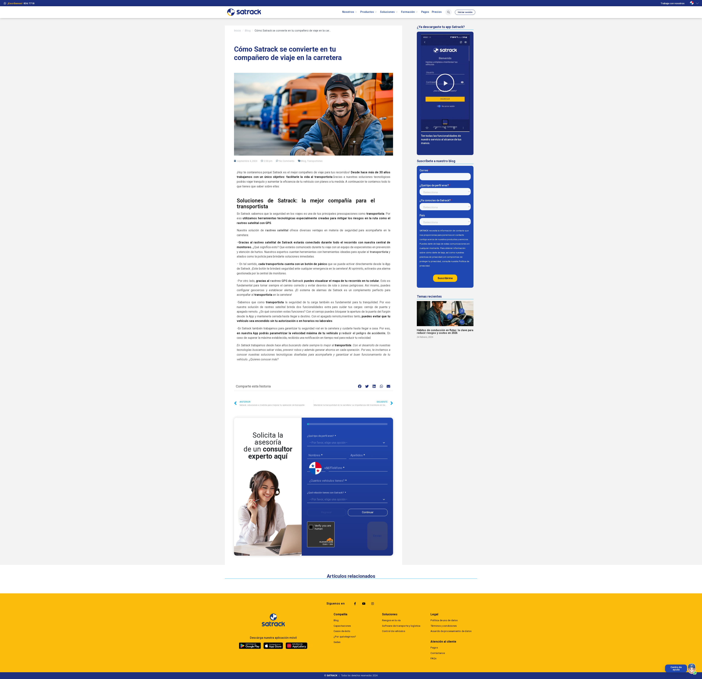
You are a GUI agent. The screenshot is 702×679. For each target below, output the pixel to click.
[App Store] (273, 645)
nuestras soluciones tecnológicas (368, 177)
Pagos (434, 647)
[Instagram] (372, 604)
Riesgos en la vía (391, 620)
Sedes (337, 642)
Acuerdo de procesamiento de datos (451, 631)
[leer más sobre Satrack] (273, 620)
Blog (248, 30)
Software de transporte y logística (401, 625)
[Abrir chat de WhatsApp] (692, 669)
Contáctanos (438, 653)
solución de (268, 230)
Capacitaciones (342, 625)
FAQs (434, 658)
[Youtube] (364, 604)
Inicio (237, 30)
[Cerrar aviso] (666, 665)
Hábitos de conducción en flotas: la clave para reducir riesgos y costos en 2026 (445, 332)
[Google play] (250, 645)
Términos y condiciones (444, 625)
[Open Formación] (416, 12)
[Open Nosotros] (356, 12)
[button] (360, 386)
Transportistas (314, 161)
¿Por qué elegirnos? (345, 636)
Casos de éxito (342, 631)
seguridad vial (311, 328)
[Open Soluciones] (396, 12)
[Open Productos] (376, 12)
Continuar (367, 512)
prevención (383, 247)
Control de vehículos (393, 631)
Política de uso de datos (444, 620)
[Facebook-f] (355, 604)
